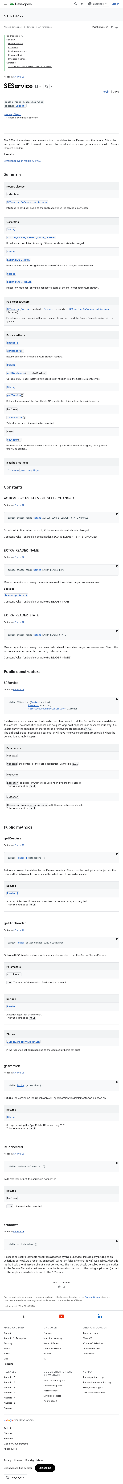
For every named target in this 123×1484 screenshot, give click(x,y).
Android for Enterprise (15, 1338)
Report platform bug (93, 1377)
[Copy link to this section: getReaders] (24, 839)
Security (8, 1343)
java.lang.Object (12, 114)
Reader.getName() (16, 595)
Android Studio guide (54, 1380)
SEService (13, 309)
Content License (93, 1297)
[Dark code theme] (117, 514)
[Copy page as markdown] (46, 86)
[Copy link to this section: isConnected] (26, 1147)
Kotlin (105, 91)
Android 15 (9, 1387)
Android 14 (9, 1392)
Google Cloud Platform (16, 1443)
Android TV (89, 1353)
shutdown (12, 439)
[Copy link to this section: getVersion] (23, 1066)
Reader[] (12, 342)
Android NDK (50, 1400)
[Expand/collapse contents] (22, 36)
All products (10, 1448)
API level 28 (18, 76)
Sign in (115, 3)
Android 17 (9, 1377)
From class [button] (24, 470)
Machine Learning (53, 1338)
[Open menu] (5, 4)
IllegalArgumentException (23, 1041)
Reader (11, 364)
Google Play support (93, 1387)
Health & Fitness (51, 1343)
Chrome (8, 1433)
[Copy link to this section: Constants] (26, 487)
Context (25, 309)
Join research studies (94, 1392)
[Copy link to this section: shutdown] (21, 1225)
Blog (6, 1358)
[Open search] (76, 4)
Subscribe (45, 1468)
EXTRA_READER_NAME (18, 259)
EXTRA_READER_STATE (19, 281)
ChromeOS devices (93, 1343)
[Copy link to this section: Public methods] (36, 828)
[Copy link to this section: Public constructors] (43, 672)
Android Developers (13, 27)
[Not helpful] (116, 27)
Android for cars (91, 1348)
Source (7, 1348)
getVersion (14, 395)
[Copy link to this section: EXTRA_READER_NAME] (42, 551)
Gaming (48, 1333)
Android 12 (9, 1402)
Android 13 (9, 1397)
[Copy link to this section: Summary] (24, 175)
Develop (30, 27)
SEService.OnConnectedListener (27, 202)
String (11, 229)
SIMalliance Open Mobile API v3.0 (22, 161)
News (6, 1353)
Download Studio (52, 1395)
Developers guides (53, 1385)
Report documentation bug (97, 1382)
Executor (49, 309)
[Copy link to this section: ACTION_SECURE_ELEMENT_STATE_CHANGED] (77, 499)
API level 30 (18, 930)
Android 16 (9, 1382)
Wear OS (87, 1338)
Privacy (47, 1353)
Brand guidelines (34, 1460)
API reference (13, 15)
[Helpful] (112, 27)
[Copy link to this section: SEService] (21, 683)
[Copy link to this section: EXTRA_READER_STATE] (42, 616)
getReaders (14, 350)
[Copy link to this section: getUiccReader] (29, 923)
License (18, 1460)
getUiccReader (16, 373)
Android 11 (9, 1407)
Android (8, 1333)
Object (20, 105)
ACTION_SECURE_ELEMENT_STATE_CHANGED (31, 237)
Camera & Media (52, 1348)
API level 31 (18, 505)
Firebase (8, 1438)
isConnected (15, 417)
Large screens (90, 1333)
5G (45, 1358)
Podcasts (8, 1363)
